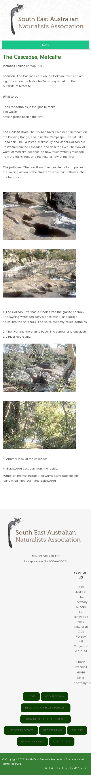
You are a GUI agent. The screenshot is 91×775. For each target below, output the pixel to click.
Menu (45, 45)
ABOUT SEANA (54, 696)
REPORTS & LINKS (32, 741)
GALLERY (77, 730)
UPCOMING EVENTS (21, 730)
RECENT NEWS (52, 730)
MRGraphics (81, 768)
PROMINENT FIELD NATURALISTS (45, 719)
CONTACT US (61, 741)
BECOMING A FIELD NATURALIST (45, 707)
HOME (31, 696)
